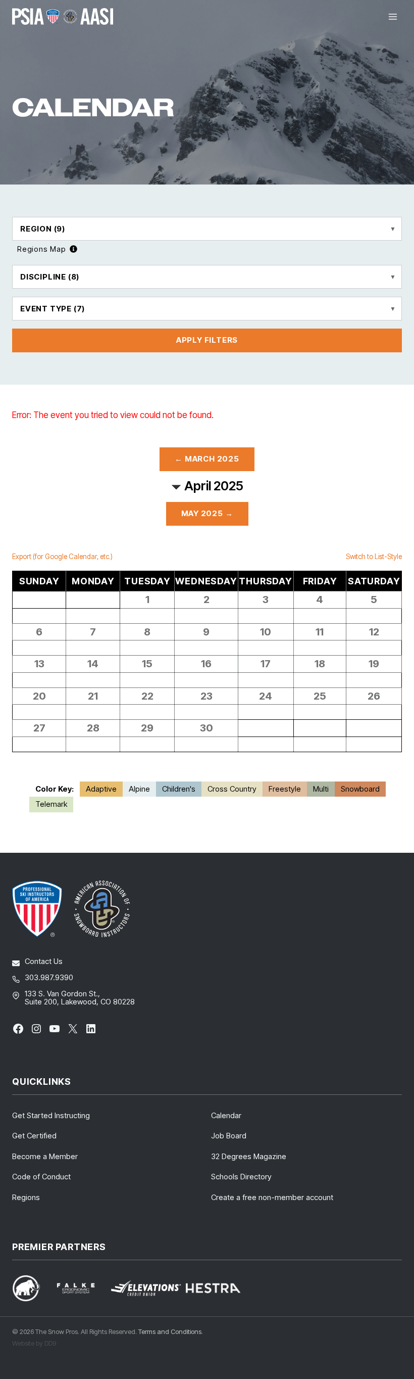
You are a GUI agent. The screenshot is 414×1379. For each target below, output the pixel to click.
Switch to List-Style (374, 557)
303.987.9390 (49, 977)
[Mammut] (32, 1288)
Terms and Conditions (169, 1331)
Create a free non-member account (272, 1197)
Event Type (52, 308)
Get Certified (34, 1135)
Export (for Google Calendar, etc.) (62, 557)
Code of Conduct (41, 1176)
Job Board (228, 1135)
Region (42, 229)
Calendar (226, 1115)
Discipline (49, 277)
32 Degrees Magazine (248, 1156)
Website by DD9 (34, 1343)
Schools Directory (241, 1176)
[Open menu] (392, 16)
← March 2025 (207, 459)
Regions (26, 1197)
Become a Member (45, 1156)
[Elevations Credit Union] (146, 1288)
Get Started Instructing (51, 1115)
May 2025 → (207, 513)
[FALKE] (82, 1288)
